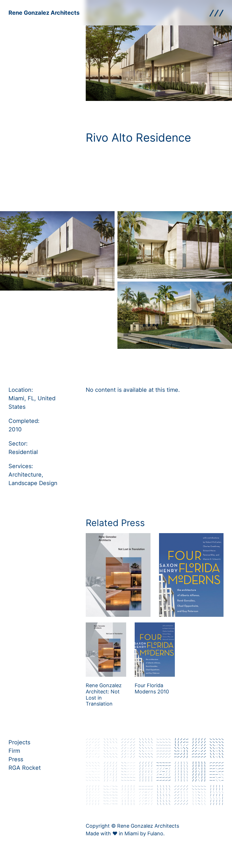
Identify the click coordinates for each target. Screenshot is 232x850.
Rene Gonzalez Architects (44, 12)
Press (15, 759)
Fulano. (156, 833)
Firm (14, 750)
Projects (19, 742)
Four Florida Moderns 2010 (152, 688)
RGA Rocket (24, 767)
